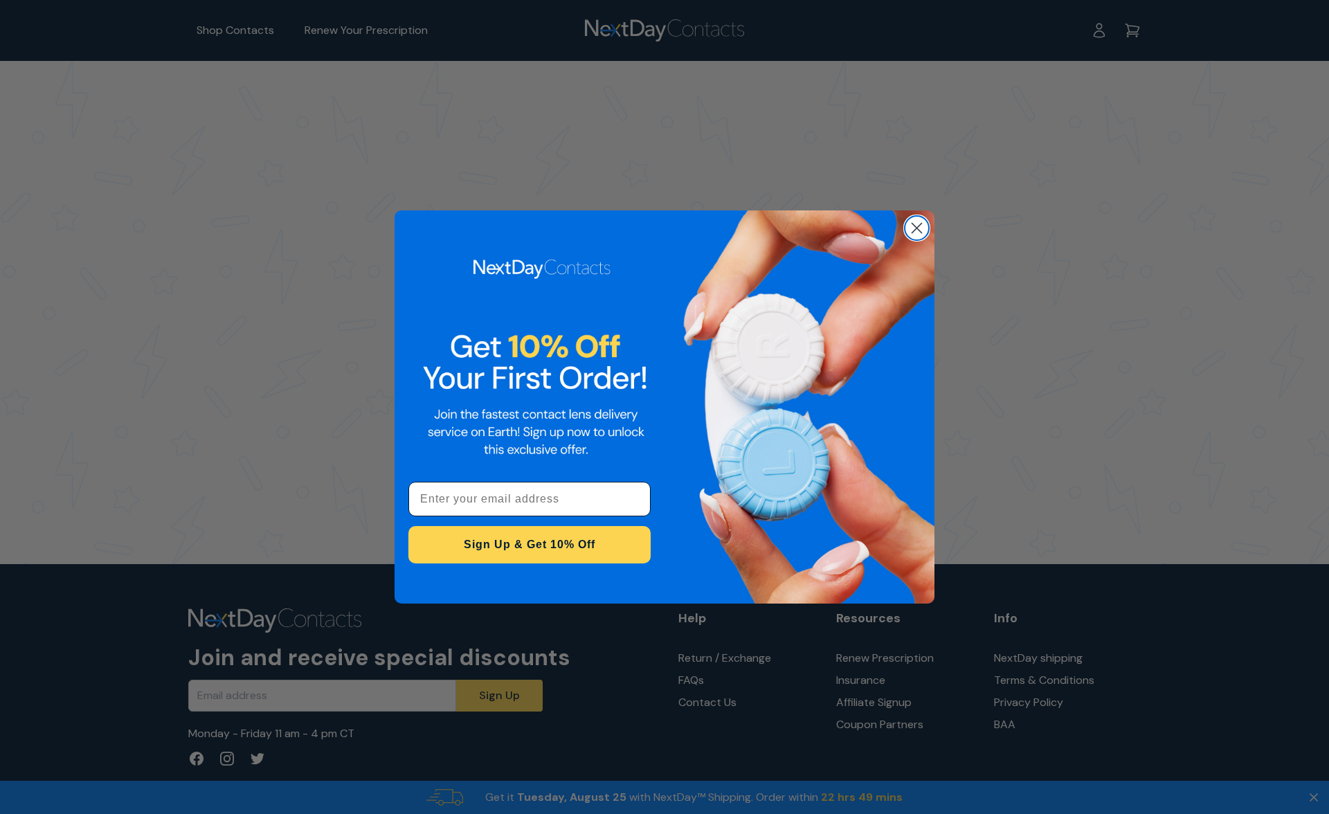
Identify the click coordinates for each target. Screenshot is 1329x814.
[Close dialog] (917, 228)
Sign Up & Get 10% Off (529, 544)
